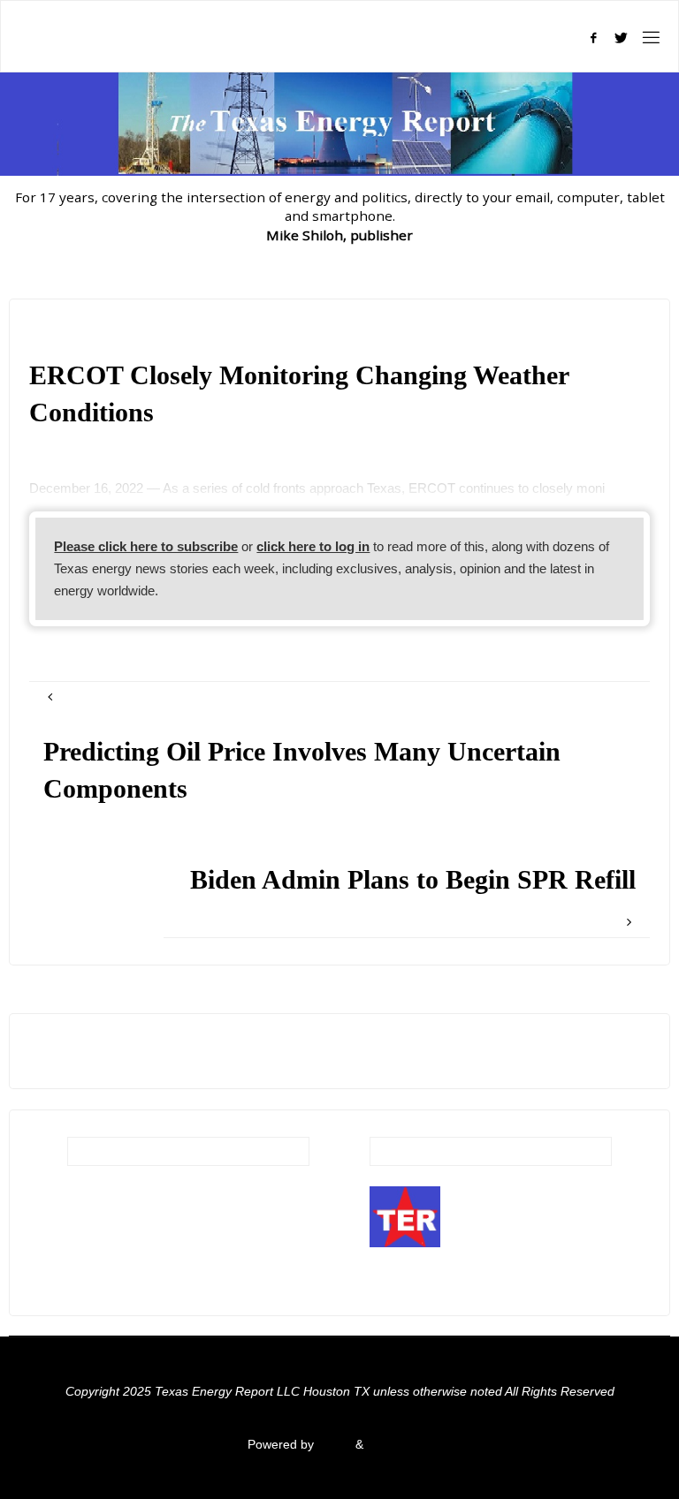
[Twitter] (621, 37)
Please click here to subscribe (146, 546)
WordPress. (399, 1444)
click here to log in (313, 546)
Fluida (333, 1444)
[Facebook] (593, 37)
